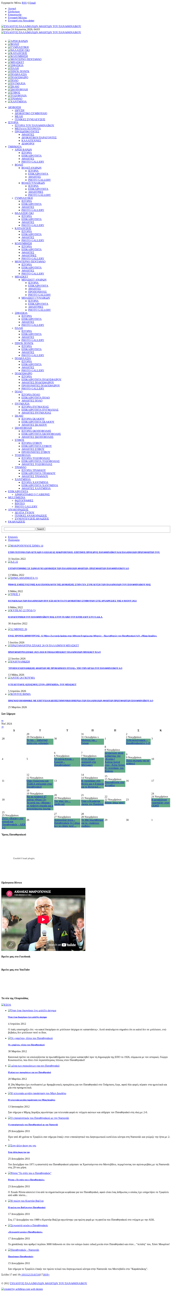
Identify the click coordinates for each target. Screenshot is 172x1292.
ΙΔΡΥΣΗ (19, 110)
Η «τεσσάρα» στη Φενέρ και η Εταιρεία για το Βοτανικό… (92, 783)
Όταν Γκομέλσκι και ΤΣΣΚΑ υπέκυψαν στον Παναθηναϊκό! (39, 783)
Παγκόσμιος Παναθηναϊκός (20, 1256)
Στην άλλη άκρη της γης (19, 1152)
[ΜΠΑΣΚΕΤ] (16, 62)
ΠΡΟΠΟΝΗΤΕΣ (37, 291)
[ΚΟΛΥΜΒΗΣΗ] (18, 56)
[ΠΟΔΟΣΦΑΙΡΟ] (18, 77)
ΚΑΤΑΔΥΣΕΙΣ (23, 228)
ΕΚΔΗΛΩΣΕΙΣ (16, 521)
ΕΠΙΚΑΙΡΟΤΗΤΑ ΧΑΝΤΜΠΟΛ (40, 485)
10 (23, 1274)
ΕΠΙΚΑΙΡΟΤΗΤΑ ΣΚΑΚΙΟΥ (38, 421)
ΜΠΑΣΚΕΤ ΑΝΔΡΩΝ (34, 279)
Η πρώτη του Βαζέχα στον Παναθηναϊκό (27, 1207)
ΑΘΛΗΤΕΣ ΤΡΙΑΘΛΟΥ (35, 476)
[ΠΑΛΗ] (13, 68)
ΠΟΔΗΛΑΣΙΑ (23, 358)
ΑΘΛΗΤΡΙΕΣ (35, 192)
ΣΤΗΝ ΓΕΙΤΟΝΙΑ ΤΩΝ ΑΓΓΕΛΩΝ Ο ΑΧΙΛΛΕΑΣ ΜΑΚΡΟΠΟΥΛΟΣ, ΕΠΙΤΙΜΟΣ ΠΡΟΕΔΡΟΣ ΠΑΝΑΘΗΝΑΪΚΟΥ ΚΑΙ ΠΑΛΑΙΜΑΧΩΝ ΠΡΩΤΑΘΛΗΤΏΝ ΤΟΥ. (84, 552)
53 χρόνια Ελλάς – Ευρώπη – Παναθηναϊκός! (64, 761)
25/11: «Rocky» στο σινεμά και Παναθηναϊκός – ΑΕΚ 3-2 (14, 823)
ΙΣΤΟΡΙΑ (13, 122)
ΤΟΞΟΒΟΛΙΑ (23, 455)
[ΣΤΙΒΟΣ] (14, 92)
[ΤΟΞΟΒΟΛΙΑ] (17, 95)
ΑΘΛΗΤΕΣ (28, 134)
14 (33, 1274)
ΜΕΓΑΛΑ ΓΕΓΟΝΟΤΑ (28, 128)
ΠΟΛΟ (19, 391)
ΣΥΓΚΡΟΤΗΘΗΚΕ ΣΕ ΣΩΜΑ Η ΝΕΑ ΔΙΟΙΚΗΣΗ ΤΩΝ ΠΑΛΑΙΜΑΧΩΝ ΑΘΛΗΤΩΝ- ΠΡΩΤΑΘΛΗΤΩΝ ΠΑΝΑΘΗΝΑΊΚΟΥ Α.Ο (68, 568)
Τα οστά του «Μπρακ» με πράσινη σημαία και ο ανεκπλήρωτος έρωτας (40, 805)
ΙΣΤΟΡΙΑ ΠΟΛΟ (31, 394)
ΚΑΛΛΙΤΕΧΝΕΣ (31, 140)
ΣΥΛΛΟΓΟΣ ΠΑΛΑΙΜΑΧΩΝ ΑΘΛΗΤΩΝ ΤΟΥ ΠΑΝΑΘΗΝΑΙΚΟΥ (48, 1283)
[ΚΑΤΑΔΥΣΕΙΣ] (17, 53)
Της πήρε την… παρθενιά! (62, 803)
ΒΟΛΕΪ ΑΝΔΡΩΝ (31, 167)
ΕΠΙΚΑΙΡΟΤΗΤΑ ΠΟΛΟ (36, 397)
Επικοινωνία (14, 14)
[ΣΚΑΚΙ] (13, 86)
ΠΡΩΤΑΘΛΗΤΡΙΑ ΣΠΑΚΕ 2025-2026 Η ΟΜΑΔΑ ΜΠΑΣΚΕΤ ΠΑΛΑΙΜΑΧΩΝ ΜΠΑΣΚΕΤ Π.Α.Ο (54, 652)
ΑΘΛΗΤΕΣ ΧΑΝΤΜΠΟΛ (36, 488)
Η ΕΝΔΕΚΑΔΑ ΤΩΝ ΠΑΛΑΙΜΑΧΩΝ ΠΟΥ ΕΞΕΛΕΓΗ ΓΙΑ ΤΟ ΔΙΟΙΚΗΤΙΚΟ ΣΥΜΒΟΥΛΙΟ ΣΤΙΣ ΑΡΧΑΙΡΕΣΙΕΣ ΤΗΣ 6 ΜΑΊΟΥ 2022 (72, 601)
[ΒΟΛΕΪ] (13, 44)
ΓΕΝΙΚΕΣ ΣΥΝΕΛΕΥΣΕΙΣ (30, 119)
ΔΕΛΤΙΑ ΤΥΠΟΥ (24, 512)
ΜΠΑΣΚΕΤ (21, 276)
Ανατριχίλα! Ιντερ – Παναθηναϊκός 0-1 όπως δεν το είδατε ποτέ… (67, 822)
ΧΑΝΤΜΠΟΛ (23, 479)
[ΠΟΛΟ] (13, 80)
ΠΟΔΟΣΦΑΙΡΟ (23, 373)
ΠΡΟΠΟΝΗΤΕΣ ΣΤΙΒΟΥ (36, 452)
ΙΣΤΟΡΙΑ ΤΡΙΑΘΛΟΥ (34, 470)
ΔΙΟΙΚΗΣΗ (14, 107)
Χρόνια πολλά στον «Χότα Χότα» (115, 763)
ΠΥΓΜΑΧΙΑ (22, 403)
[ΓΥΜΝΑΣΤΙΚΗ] (18, 47)
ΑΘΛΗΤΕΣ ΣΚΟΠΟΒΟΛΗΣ (37, 437)
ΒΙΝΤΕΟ (20, 503)
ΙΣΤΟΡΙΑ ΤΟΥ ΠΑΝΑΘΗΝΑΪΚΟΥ (34, 125)
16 (38, 1274)
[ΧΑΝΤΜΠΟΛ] (17, 101)
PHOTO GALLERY (33, 161)
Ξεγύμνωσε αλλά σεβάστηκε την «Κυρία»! (114, 755)
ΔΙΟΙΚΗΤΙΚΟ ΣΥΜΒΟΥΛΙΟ (31, 113)
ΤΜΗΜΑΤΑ (15, 146)
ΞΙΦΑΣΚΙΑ (21, 313)
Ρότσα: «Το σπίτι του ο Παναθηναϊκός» (26, 1179)
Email (32, 2)
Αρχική (12, 8)
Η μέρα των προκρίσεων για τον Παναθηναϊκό (29, 1072)
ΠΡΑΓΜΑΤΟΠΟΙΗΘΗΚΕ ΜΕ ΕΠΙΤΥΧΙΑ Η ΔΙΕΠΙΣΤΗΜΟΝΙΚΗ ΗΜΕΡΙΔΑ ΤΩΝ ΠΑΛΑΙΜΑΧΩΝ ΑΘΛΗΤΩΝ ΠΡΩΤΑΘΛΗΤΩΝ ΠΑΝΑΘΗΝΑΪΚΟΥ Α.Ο (80, 700)
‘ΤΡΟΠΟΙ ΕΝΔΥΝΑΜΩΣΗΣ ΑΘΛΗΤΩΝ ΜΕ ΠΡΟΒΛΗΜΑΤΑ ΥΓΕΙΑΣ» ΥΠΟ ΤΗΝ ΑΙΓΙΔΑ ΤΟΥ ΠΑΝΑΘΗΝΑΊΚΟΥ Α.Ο (65, 668)
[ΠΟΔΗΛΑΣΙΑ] (17, 74)
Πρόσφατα (13, 540)
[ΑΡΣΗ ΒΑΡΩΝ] (18, 41)
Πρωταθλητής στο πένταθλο (114, 784)
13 (30, 1274)
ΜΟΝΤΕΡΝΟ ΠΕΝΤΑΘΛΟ (30, 261)
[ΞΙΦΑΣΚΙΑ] (16, 65)
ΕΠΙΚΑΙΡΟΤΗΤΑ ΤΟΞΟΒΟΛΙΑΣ (41, 461)
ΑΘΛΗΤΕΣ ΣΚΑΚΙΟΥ (34, 424)
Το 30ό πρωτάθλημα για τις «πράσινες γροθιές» (92, 822)
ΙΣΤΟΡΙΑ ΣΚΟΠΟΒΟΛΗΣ (36, 430)
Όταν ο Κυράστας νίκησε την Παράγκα (92, 803)
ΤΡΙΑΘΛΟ (20, 467)
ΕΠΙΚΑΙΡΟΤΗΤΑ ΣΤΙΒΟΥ (37, 446)
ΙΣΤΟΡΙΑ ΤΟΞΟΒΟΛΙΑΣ (36, 458)
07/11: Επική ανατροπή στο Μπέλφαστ (88, 761)
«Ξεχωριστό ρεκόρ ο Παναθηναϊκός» (25, 1232)
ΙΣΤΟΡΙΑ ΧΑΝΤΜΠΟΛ (35, 482)
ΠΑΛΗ (19, 328)
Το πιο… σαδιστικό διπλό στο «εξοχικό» (38, 742)
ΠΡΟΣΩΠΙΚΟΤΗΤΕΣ (27, 131)
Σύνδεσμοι (14, 11)
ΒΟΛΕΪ (19, 164)
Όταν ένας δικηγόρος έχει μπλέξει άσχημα (27, 1017)
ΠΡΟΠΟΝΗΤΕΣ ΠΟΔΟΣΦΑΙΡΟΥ (41, 385)
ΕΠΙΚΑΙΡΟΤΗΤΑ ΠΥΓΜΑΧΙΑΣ (40, 409)
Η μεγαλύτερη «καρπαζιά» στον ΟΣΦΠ (160, 802)
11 (25, 1274)
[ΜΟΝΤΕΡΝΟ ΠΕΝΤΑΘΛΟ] (24, 59)
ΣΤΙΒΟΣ (19, 440)
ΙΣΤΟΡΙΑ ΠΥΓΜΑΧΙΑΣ (35, 406)
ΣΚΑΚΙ (19, 415)
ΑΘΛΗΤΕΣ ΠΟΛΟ (32, 400)
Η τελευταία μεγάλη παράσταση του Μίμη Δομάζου (31, 1100)
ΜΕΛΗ (19, 116)
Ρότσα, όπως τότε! (114, 802)
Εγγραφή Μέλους (17, 17)
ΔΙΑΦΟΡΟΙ (28, 143)
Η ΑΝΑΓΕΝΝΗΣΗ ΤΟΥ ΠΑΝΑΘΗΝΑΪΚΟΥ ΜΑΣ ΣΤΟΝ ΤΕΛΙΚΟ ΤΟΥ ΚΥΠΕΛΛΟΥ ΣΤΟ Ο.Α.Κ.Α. (55, 617)
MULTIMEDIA (16, 497)
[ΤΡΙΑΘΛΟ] (15, 98)
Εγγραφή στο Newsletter (21, 20)
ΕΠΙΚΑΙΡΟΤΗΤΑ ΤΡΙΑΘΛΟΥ (39, 473)
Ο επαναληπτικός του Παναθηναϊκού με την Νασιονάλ (33, 1124)
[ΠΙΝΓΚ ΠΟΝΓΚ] (18, 71)
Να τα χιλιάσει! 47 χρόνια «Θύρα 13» (36, 798)
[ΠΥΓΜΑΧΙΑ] (17, 83)
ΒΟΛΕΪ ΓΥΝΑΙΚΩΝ (33, 182)
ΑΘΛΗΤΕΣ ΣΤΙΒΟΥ (33, 449)
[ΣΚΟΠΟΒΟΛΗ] (18, 89)
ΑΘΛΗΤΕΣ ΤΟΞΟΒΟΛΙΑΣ (37, 464)
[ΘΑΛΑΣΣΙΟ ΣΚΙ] (19, 50)
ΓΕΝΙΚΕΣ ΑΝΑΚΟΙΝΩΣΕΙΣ (31, 515)
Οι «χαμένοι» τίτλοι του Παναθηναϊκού (26, 1044)
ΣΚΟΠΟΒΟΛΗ (23, 427)
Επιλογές (13, 537)
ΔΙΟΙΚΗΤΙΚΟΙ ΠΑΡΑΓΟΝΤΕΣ (39, 137)
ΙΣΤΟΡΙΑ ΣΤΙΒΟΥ (32, 443)
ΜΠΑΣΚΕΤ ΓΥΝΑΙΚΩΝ (36, 297)
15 (36, 1274)
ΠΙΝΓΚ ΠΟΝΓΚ (24, 343)
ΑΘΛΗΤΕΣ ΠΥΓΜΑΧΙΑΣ (36, 412)
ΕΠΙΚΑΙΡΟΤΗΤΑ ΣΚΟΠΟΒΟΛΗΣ (41, 434)
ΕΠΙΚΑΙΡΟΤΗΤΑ (32, 155)
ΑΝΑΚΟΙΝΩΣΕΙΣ (18, 509)
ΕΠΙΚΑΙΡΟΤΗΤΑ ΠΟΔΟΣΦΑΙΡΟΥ (41, 379)
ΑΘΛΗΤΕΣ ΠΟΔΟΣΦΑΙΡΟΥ (38, 382)
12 (28, 1274)
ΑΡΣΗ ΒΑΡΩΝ (23, 149)
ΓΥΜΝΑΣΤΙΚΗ (24, 198)
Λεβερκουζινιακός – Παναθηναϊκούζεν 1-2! (138, 742)
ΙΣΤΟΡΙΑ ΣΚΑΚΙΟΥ (33, 418)
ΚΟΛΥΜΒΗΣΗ (23, 243)
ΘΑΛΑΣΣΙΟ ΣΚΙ (24, 213)
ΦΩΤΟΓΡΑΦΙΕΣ (24, 500)
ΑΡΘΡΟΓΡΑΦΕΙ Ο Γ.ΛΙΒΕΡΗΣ (32, 494)
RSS (24, 2)
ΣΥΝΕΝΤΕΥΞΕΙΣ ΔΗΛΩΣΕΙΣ (32, 518)
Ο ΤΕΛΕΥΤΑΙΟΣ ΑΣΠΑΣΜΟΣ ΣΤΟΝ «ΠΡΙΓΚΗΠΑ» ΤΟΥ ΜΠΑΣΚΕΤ (42, 684)
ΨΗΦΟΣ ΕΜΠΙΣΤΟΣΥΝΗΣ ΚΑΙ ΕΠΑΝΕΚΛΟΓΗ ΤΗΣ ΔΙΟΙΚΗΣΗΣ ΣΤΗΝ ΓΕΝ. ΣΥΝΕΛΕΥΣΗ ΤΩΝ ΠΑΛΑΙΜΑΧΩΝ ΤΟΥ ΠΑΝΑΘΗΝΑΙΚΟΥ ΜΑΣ (79, 584)
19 (47, 1274)
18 (44, 1274)
